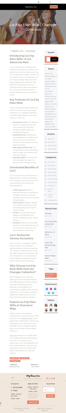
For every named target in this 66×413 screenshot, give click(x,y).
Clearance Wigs (27, 318)
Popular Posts (24, 358)
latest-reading (52, 169)
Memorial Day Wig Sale (50, 275)
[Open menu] (14, 6)
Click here (13, 335)
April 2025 (51, 139)
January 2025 (52, 149)
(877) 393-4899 (17, 387)
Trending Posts (15, 361)
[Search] (52, 389)
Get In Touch (33, 402)
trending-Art (51, 185)
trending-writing (50, 196)
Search (54, 59)
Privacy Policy (41, 408)
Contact (15, 390)
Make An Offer (53, 6)
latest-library (52, 165)
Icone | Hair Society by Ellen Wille (50, 245)
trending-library (50, 190)
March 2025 (51, 142)
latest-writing (52, 172)
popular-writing (52, 179)
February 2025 (52, 145)
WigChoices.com (31, 6)
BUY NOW (50, 396)
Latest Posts (14, 358)
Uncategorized (52, 200)
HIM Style (48, 213)
